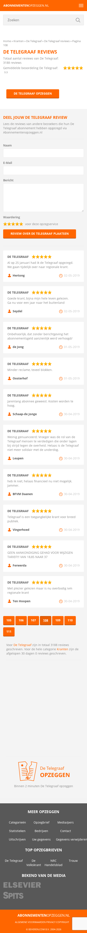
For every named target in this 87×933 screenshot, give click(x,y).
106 (21, 620)
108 (45, 620)
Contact (65, 831)
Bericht (8, 180)
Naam (7, 145)
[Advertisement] (43, 708)
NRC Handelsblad (54, 863)
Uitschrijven (17, 839)
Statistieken (17, 831)
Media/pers (65, 822)
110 (70, 620)
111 (8, 631)
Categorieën (17, 822)
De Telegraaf (22, 645)
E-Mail (7, 163)
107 (33, 620)
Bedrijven (41, 831)
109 (57, 620)
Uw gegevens (41, 839)
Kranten (62, 649)
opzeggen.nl (26, 5)
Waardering (11, 217)
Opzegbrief (41, 822)
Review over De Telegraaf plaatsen (40, 233)
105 (8, 620)
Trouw (73, 861)
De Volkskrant (33, 863)
